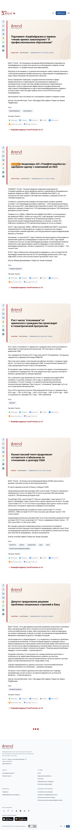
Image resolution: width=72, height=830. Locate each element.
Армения (12, 403)
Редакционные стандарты (46, 781)
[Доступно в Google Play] (21, 819)
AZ (64, 826)
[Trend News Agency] (7, 746)
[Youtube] (16, 811)
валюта (21, 545)
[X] (12, 811)
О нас (39, 773)
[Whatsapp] (4, 811)
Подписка (5, 792)
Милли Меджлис (14, 111)
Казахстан (12, 545)
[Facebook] (8, 811)
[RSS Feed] (28, 811)
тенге (48, 545)
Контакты (41, 778)
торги (40, 545)
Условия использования (45, 792)
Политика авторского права (46, 797)
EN (61, 826)
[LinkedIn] (24, 811)
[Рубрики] (69, 13)
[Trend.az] (8, 13)
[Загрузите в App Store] (8, 819)
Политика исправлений (45, 784)
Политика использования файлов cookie (50, 800)
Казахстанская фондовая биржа (19, 548)
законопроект (27, 111)
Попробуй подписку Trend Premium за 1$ (26, 130)
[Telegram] (20, 811)
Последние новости (8, 773)
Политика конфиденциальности (47, 794)
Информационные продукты (11, 794)
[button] (3, 22)
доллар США (31, 545)
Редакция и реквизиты (45, 776)
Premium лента (6, 776)
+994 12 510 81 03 (7, 761)
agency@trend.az (6, 763)
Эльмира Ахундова (15, 689)
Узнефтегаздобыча (15, 268)
